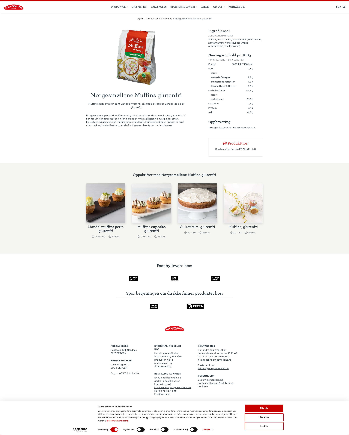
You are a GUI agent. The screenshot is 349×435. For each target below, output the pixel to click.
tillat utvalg (264, 417)
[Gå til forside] (174, 328)
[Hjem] (13, 7)
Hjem (141, 18)
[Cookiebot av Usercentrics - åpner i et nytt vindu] (80, 430)
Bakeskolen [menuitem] (159, 7)
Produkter (152, 18)
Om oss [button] (218, 7)
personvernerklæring (117, 421)
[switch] (141, 429)
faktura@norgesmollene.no (213, 368)
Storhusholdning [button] (182, 7)
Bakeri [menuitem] (205, 7)
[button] (230, 64)
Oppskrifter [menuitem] (139, 7)
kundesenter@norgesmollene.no (172, 387)
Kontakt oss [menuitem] (236, 7)
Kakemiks (166, 18)
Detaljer (206, 429)
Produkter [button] (118, 7)
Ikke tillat (264, 426)
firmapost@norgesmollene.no (214, 360)
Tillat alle (264, 408)
